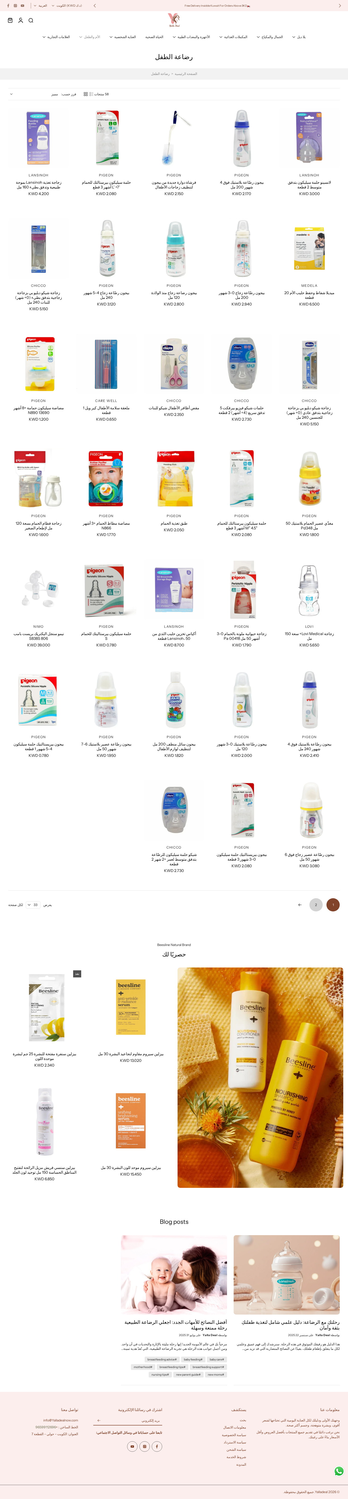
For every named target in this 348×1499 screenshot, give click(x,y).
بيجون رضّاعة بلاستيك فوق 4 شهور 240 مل (309, 746)
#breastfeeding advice (162, 1359)
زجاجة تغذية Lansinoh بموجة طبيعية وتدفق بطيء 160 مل (39, 184)
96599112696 (46, 1427)
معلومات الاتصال (234, 1427)
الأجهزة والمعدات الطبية (194, 37)
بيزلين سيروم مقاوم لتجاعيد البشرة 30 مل (131, 1053)
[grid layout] (86, 94)
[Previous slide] (340, 5)
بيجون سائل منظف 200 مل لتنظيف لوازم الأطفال (174, 746)
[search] (31, 20)
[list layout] (91, 94)
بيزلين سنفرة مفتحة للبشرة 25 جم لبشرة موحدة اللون (44, 1056)
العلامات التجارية (58, 37)
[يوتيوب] (22, 6)
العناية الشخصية (125, 37)
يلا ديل (301, 37)
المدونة (241, 1464)
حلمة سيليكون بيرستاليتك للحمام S (106, 636)
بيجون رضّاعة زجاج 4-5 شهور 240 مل (106, 295)
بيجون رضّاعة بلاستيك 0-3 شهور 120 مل (242, 746)
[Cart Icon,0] (10, 20)
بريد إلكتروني (151, 1421)
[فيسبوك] (8, 6)
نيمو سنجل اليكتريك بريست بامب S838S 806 (38, 636)
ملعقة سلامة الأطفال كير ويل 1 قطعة (106, 410)
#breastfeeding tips (173, 1367)
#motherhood (143, 1367)
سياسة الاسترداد (235, 1442)
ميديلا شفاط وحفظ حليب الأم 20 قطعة (309, 295)
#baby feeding (193, 1359)
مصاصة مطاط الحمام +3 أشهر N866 (106, 525)
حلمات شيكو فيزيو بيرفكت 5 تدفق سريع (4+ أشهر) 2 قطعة (242, 410)
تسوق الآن (104, 5)
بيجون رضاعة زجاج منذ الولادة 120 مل (174, 295)
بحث (243, 1420)
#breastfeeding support (208, 1367)
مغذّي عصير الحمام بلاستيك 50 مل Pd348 (309, 525)
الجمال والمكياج (272, 37)
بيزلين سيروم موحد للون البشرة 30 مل (131, 1167)
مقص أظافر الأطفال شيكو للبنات (174, 407)
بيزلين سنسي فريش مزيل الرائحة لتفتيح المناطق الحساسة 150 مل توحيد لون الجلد (44, 1170)
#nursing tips (160, 1374)
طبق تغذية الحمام (174, 523)
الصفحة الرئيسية (186, 74)
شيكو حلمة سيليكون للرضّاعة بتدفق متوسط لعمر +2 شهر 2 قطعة (174, 859)
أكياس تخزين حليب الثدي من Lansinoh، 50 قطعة (174, 636)
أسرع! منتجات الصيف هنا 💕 (129, 5)
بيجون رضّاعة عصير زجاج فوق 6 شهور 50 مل (309, 857)
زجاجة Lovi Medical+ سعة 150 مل (309, 636)
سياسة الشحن (236, 1449)
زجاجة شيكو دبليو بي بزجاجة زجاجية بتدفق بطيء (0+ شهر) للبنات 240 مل (38, 297)
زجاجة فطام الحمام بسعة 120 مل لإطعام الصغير (39, 525)
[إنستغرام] (15, 6)
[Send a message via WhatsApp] (339, 1471)
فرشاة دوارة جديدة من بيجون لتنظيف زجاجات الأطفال (174, 184)
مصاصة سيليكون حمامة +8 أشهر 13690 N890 (38, 410)
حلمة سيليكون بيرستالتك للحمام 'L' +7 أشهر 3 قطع (106, 184)
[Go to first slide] (94, 5)
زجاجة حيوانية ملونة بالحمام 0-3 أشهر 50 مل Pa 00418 (242, 636)
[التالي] (300, 905)
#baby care (217, 1359)
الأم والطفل (92, 37)
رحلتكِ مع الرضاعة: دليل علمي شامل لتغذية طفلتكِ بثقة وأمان (290, 1325)
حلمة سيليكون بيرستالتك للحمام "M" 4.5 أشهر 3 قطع (241, 525)
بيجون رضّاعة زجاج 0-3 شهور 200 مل (242, 295)
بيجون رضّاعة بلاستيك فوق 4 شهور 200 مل (242, 184)
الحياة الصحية (154, 37)
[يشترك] (99, 1420)
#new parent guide (188, 1374)
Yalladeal (321, 1492)
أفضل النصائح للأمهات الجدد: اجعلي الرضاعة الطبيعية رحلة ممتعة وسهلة (176, 1325)
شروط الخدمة (236, 1457)
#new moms (216, 1374)
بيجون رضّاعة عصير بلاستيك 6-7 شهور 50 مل (106, 746)
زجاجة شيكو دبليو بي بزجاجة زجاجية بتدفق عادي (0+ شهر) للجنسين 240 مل (309, 412)
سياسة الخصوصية (234, 1435)
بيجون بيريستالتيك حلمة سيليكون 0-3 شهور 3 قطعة (242, 857)
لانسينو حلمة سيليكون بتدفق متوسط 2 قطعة (309, 184)
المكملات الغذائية (235, 37)
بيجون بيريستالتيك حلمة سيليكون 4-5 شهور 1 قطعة (38, 746)
